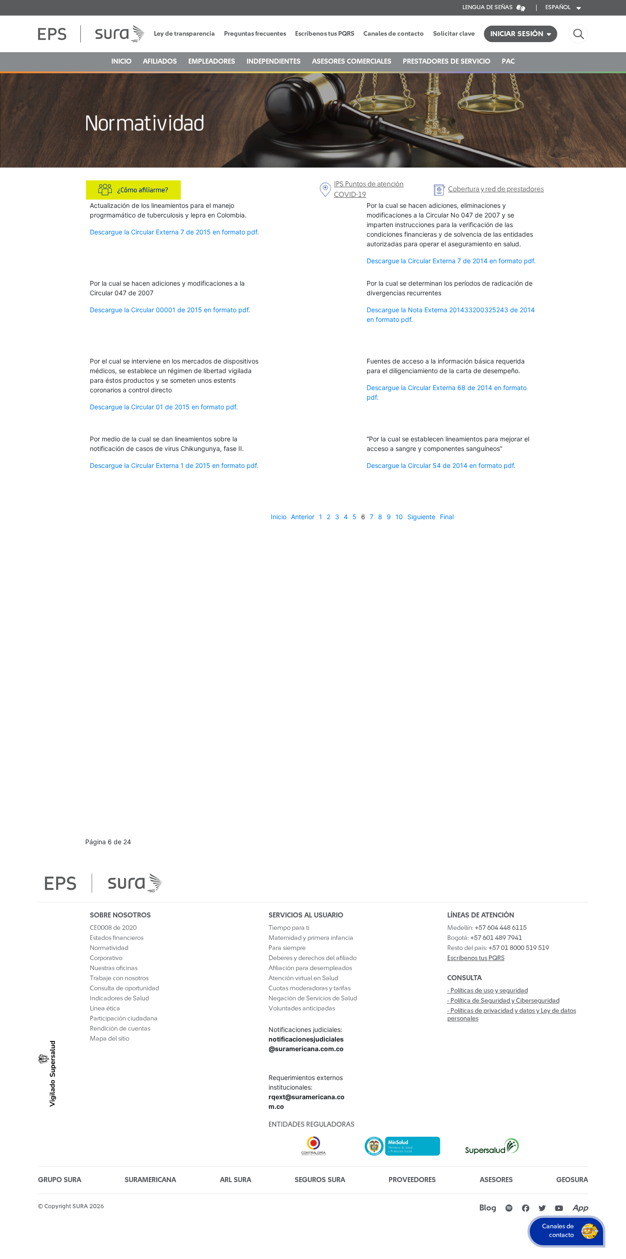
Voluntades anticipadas (302, 1008)
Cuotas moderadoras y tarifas (310, 988)
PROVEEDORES (412, 1180)
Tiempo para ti (289, 928)
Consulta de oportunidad (124, 988)
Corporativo (106, 958)
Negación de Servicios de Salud (313, 998)
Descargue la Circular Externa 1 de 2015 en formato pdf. (174, 465)
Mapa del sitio (109, 1039)
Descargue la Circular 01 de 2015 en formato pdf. (164, 407)
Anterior (302, 517)
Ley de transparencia (184, 34)
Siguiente (421, 517)
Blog (487, 1208)
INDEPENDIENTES (274, 61)
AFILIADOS (160, 61)
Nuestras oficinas (113, 968)
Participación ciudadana (124, 1018)
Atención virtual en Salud (303, 978)
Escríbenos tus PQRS (324, 34)
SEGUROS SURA (320, 1180)
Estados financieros (116, 938)
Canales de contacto (393, 34)
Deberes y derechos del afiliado (313, 958)
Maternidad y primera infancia (311, 938)
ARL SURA (235, 1180)
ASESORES (496, 1180)
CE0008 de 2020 (113, 928)
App (580, 1208)
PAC (508, 61)
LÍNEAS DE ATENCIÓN (480, 915)
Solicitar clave (454, 34)
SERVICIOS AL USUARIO (306, 915)
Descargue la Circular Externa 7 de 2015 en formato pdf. (174, 232)
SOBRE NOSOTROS (120, 915)
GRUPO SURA (59, 1180)
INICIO (121, 61)
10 (399, 517)
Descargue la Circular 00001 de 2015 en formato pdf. (170, 310)
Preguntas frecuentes (255, 34)
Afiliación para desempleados (310, 968)
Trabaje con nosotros (119, 978)
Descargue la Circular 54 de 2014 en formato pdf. (441, 465)
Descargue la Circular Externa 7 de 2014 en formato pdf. (451, 261)
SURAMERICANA (150, 1180)
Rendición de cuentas (120, 1029)
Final (447, 517)
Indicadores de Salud (119, 998)
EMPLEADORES (211, 61)
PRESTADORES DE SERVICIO (446, 61)
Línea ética (105, 1008)
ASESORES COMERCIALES (351, 61)
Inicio (278, 517)
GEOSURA (572, 1180)
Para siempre (287, 948)
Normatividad (109, 948)
